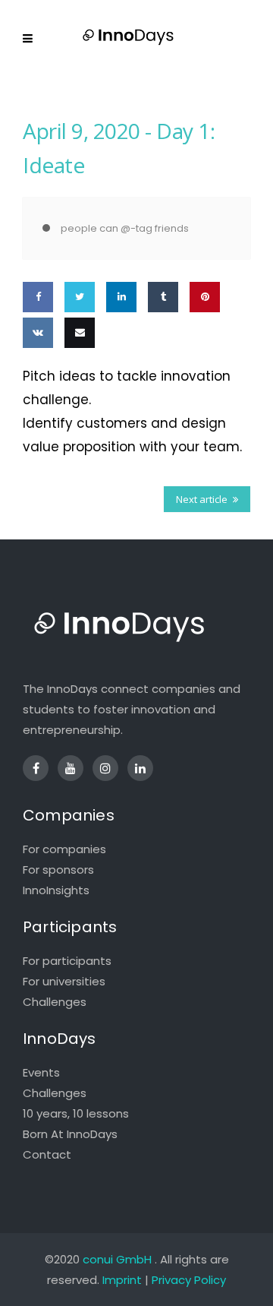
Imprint (122, 1280)
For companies (64, 849)
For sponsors (58, 870)
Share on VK (37, 376)
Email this (76, 376)
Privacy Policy (189, 1280)
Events (41, 1072)
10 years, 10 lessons (76, 1113)
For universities (64, 981)
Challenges (54, 1002)
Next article (202, 499)
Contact (47, 1154)
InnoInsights (56, 890)
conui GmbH (117, 1259)
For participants (67, 961)
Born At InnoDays (70, 1134)
